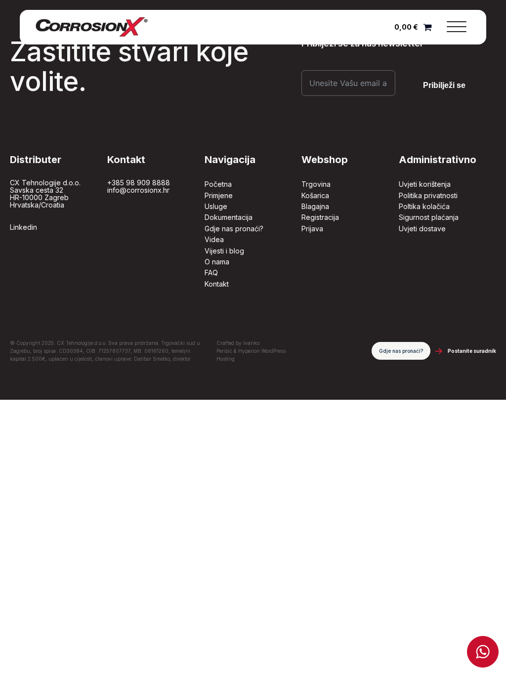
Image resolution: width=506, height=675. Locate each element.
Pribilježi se (444, 85)
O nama (217, 261)
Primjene (219, 195)
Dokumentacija (229, 217)
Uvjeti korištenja (425, 184)
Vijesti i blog (224, 251)
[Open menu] (456, 27)
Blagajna (315, 206)
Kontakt (217, 284)
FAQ (211, 272)
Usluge (216, 206)
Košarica (315, 195)
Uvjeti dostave (422, 228)
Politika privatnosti (428, 195)
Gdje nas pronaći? (234, 228)
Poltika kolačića (424, 206)
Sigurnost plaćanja (429, 217)
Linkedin (23, 227)
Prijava (312, 228)
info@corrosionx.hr (138, 190)
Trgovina (316, 184)
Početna (218, 184)
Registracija (320, 217)
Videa (214, 239)
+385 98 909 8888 (138, 182)
